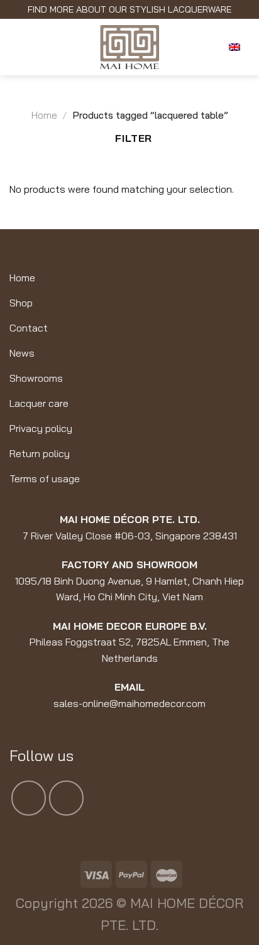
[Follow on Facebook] (28, 797)
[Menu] (18, 47)
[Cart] (207, 47)
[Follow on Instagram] (66, 797)
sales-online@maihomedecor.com (129, 703)
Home (44, 115)
